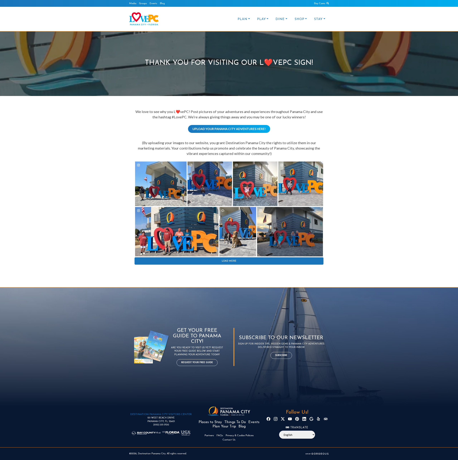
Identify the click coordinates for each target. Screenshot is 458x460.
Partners (209, 435)
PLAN (242, 19)
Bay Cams (319, 3)
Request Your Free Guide (197, 363)
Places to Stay (210, 422)
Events (153, 3)
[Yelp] (318, 419)
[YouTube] (290, 419)
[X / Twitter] (283, 419)
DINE (280, 19)
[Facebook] (268, 419)
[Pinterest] (297, 419)
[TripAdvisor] (326, 419)
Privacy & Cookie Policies (240, 435)
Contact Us (229, 440)
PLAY (261, 19)
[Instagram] (275, 419)
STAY (318, 19)
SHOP (299, 19)
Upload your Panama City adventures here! (229, 129)
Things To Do (235, 422)
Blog (162, 3)
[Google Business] (311, 419)
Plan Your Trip (224, 426)
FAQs (219, 435)
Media (132, 3)
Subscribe (281, 355)
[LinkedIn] (304, 419)
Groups (143, 3)
